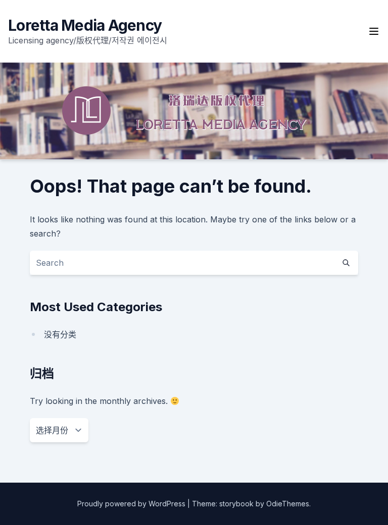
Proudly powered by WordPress (132, 503)
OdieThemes (287, 503)
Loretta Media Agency (85, 25)
